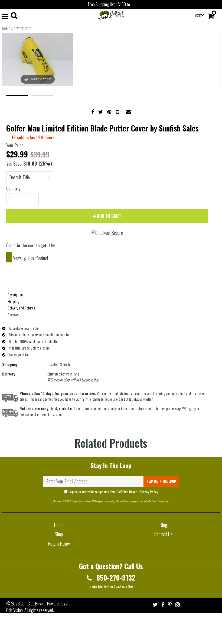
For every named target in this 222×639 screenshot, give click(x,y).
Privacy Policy (148, 491)
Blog (163, 524)
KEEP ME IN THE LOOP (161, 481)
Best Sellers (22, 28)
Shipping (13, 301)
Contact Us (163, 534)
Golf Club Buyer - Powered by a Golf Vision (37, 606)
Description (15, 294)
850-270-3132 (115, 577)
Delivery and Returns (21, 308)
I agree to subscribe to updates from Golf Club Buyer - (113, 491)
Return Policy (59, 543)
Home (6, 28)
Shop (59, 534)
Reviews (13, 314)
